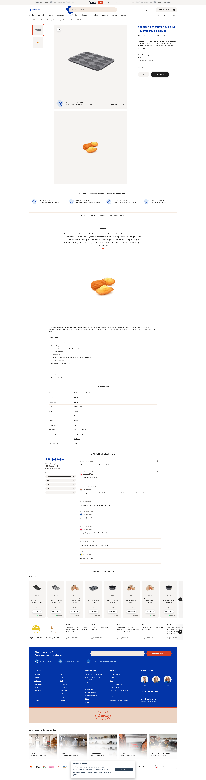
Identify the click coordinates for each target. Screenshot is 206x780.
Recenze (103, 215)
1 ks (75, 425)
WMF (61, 674)
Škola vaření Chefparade (118, 693)
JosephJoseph (64, 690)
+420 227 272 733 (149, 692)
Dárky (175, 15)
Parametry (92, 215)
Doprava (87, 686)
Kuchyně (37, 674)
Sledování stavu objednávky (119, 690)
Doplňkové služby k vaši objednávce (92, 678)
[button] (37, 611)
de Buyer (77, 439)
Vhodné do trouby (80, 429)
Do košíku (160, 74)
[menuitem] (31, 15)
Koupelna (37, 690)
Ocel (75, 416)
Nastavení (76, 776)
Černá (76, 411)
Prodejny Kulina (115, 674)
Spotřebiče (38, 684)
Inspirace (155, 15)
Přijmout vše (123, 769)
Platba (87, 682)
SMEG (61, 681)
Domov (36, 697)
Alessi (61, 677)
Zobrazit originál (88, 474)
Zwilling (62, 693)
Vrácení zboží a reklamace (93, 674)
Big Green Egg (64, 687)
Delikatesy (37, 681)
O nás (111, 681)
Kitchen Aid (63, 684)
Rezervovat (158, 57)
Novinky (166, 15)
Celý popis (141, 48)
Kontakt (87, 702)
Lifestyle (37, 693)
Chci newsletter (159, 653)
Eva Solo (62, 700)
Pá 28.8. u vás (142, 54)
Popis (83, 215)
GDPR (87, 699)
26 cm (76, 420)
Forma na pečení (79, 434)
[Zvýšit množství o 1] (147, 74)
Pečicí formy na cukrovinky (83, 393)
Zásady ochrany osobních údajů (87, 767)
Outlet (36, 700)
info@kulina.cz (148, 699)
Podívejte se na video (118, 104)
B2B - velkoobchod (116, 684)
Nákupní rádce (89, 689)
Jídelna (36, 677)
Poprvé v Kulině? (115, 687)
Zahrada (37, 687)
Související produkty (117, 215)
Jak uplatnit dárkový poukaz (119, 700)
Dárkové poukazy (90, 692)
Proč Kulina (113, 697)
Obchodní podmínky (91, 695)
